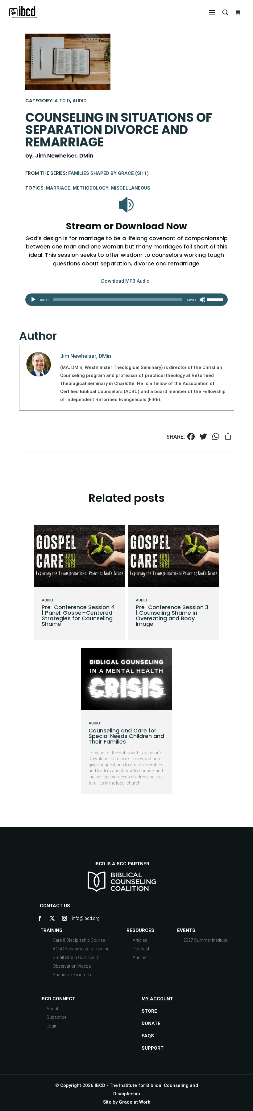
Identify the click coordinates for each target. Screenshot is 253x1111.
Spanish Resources (72, 974)
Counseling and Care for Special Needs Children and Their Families (126, 736)
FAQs (148, 1036)
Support (153, 1048)
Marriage (58, 188)
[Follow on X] (52, 918)
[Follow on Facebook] (40, 918)
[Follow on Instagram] (64, 918)
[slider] (216, 299)
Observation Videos (72, 966)
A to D (62, 101)
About (52, 1008)
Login (52, 1025)
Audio (80, 101)
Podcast (141, 948)
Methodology (91, 188)
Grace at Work (134, 1102)
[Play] (33, 300)
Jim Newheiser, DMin (85, 356)
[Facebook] (191, 437)
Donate (151, 1023)
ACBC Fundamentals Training (81, 948)
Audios (140, 957)
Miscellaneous (130, 188)
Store (149, 1011)
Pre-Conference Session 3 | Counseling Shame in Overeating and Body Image (172, 615)
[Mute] (202, 300)
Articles (140, 940)
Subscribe (56, 1017)
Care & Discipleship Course (79, 940)
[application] (126, 299)
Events (186, 930)
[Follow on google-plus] (77, 918)
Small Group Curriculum (76, 957)
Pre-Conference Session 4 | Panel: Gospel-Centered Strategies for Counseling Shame (78, 615)
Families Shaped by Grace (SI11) (108, 173)
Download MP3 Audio (125, 281)
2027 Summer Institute (205, 940)
